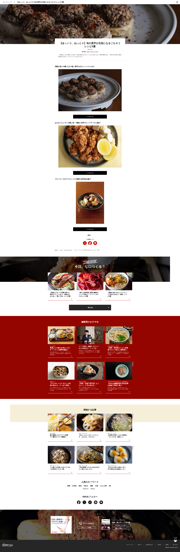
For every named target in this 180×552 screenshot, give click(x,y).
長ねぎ (86, 485)
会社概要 (167, 544)
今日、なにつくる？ (92, 51)
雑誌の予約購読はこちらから (121, 528)
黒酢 (91, 485)
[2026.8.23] (90, 371)
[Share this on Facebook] (90, 243)
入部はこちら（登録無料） (86, 527)
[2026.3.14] (90, 455)
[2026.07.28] (90, 281)
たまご (93, 488)
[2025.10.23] (61, 455)
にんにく (86, 488)
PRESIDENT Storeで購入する (121, 525)
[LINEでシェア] (95, 243)
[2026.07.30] (61, 281)
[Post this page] (85, 243)
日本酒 (74, 485)
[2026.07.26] (118, 281)
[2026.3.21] (90, 422)
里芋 (88, 235)
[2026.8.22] (90, 335)
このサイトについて (130, 544)
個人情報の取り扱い (149, 544)
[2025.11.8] (118, 422)
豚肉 (80, 485)
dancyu (56, 250)
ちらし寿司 (103, 485)
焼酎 (68, 485)
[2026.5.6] (118, 455)
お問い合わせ (175, 544)
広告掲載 (159, 544)
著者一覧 (139, 544)
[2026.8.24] (61, 371)
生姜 (96, 485)
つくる (61, 250)
